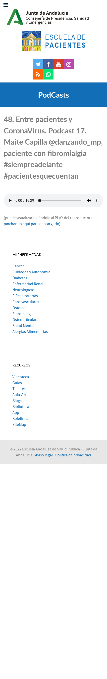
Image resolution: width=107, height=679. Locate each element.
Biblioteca (20, 406)
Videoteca (20, 376)
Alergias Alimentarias (30, 331)
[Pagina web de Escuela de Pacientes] (53, 41)
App (15, 412)
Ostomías (20, 307)
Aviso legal (44, 455)
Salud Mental (23, 325)
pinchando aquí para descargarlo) (32, 223)
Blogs (17, 400)
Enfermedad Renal (27, 283)
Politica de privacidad (73, 455)
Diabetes (19, 278)
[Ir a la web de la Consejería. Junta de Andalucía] (53, 15)
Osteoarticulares (26, 319)
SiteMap (19, 424)
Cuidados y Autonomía (31, 272)
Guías (17, 382)
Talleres (19, 388)
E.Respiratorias (25, 295)
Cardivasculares (25, 301)
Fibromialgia (23, 313)
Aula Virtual (22, 394)
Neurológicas (23, 289)
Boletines (20, 418)
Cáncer (18, 266)
